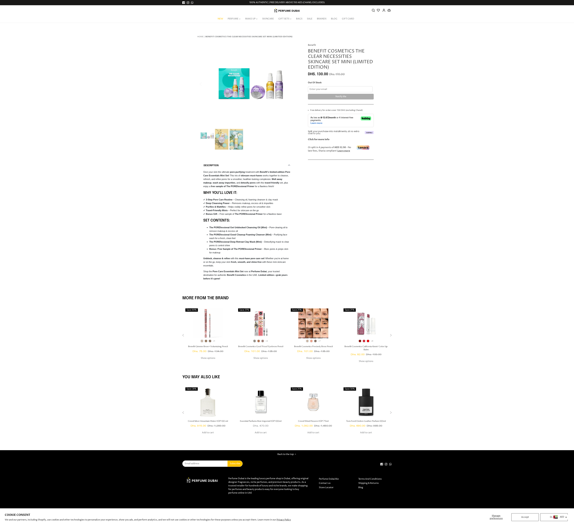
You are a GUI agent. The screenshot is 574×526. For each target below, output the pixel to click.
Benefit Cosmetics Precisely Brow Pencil (313, 346)
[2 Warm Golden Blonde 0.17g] (258, 340)
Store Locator (326, 487)
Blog (360, 487)
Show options (208, 358)
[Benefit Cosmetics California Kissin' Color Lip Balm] (366, 323)
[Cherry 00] (363, 340)
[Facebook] (183, 2)
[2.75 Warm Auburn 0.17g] (262, 340)
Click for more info (318, 139)
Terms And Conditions (370, 479)
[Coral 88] (368, 340)
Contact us (324, 483)
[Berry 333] (359, 340)
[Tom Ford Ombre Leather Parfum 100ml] (366, 402)
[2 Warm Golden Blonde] (311, 340)
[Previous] (204, 84)
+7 (319, 341)
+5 (214, 341)
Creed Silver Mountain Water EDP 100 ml (208, 421)
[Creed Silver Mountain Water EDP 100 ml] (208, 402)
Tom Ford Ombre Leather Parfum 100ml (366, 421)
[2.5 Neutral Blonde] (315, 340)
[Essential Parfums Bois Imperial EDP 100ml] (260, 402)
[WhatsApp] (192, 2)
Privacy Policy (284, 519)
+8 (372, 341)
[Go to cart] (389, 10)
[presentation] (183, 335)
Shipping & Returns (368, 483)
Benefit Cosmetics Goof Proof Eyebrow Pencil (260, 346)
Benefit (312, 45)
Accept (525, 517)
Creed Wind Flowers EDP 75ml (313, 421)
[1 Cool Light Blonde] (307, 340)
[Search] (373, 10)
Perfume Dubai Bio (329, 479)
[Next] (296, 84)
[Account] (383, 10)
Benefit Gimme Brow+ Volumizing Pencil (208, 346)
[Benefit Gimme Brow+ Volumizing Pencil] (208, 323)
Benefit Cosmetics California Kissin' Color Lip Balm (366, 348)
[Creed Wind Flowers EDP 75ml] (313, 402)
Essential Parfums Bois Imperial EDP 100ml (260, 421)
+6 (266, 341)
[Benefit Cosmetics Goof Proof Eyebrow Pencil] (260, 323)
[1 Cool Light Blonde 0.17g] (254, 340)
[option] (250, 84)
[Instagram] (188, 2)
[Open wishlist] (378, 10)
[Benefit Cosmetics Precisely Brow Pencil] (313, 323)
